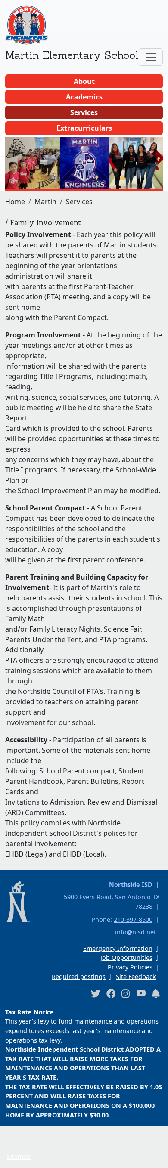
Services (84, 112)
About (84, 81)
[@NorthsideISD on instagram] (125, 993)
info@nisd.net (135, 932)
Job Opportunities (126, 957)
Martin (45, 201)
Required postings (79, 976)
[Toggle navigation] (151, 57)
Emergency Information (117, 948)
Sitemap (19, 1156)
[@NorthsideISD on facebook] (110, 993)
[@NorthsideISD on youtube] (141, 993)
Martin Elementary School (71, 55)
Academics (84, 97)
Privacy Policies (130, 967)
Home (15, 201)
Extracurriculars (84, 128)
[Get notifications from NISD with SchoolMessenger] (156, 993)
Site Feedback (136, 976)
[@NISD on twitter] (95, 993)
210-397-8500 (133, 919)
